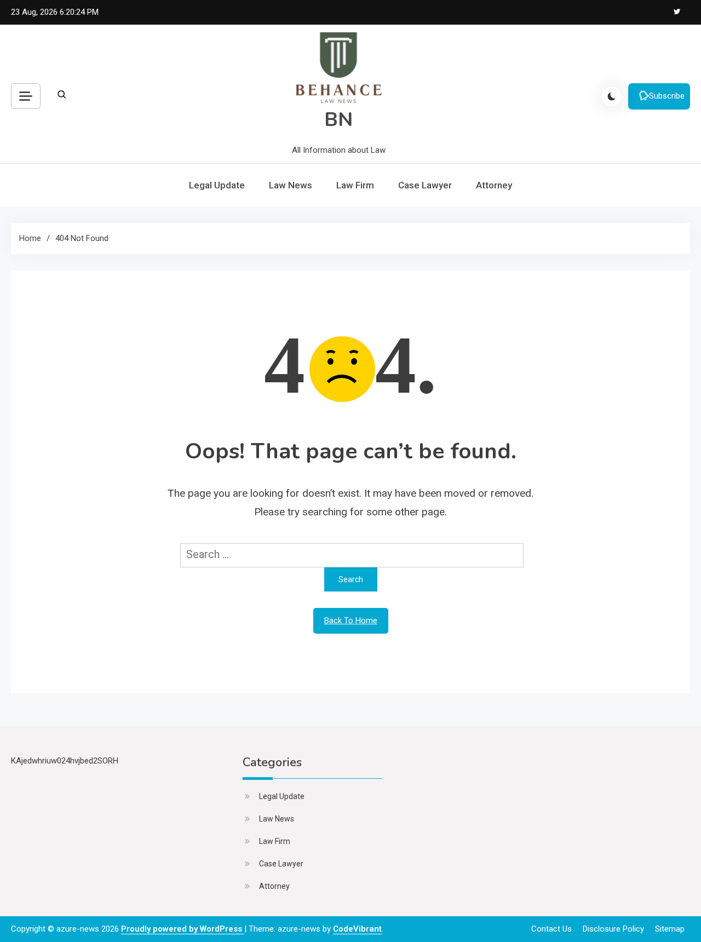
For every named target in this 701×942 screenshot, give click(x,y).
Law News (290, 185)
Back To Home (350, 620)
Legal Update (217, 185)
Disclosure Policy (613, 929)
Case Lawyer (425, 185)
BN (338, 119)
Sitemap (670, 929)
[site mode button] (612, 96)
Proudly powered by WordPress (182, 929)
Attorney (494, 185)
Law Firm (355, 185)
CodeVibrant (357, 929)
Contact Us (551, 929)
